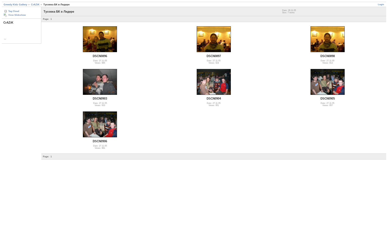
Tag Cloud (13, 11)
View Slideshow (17, 15)
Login (381, 4)
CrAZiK (35, 4)
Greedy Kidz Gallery (15, 4)
